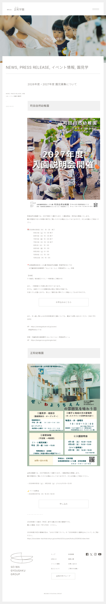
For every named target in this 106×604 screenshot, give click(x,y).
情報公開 (71, 559)
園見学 (82, 67)
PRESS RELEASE (34, 67)
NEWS (11, 67)
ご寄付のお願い (73, 568)
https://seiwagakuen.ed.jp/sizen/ (44, 326)
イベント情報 (63, 67)
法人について (55, 568)
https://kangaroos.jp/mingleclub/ (43, 340)
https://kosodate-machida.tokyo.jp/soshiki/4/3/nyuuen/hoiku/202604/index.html (58, 538)
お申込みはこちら (64, 302)
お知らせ (54, 559)
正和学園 (15, 9)
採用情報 (71, 554)
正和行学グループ (63, 576)
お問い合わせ (72, 564)
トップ (53, 554)
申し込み (64, 504)
